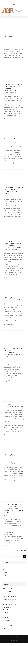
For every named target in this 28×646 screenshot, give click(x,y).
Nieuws (10, 39)
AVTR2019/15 (8, 455)
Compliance (6, 515)
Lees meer (5, 64)
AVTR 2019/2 (8, 404)
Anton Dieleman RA (14, 514)
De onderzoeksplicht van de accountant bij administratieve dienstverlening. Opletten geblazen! (14, 352)
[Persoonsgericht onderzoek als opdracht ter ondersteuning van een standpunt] (14, 178)
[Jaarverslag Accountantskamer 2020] (14, 27)
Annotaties (13, 299)
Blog (10, 92)
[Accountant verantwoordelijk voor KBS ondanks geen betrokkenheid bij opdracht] (14, 233)
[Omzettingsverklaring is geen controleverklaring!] (14, 130)
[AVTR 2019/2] (14, 395)
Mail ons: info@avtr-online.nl (14, 1)
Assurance (15, 406)
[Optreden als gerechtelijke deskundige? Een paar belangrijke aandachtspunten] (14, 75)
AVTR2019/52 (8, 298)
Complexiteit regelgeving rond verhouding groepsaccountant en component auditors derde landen (13, 508)
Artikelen (20, 514)
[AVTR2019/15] (14, 446)
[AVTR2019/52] (14, 289)
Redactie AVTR (17, 299)
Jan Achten (15, 142)
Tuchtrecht (14, 92)
